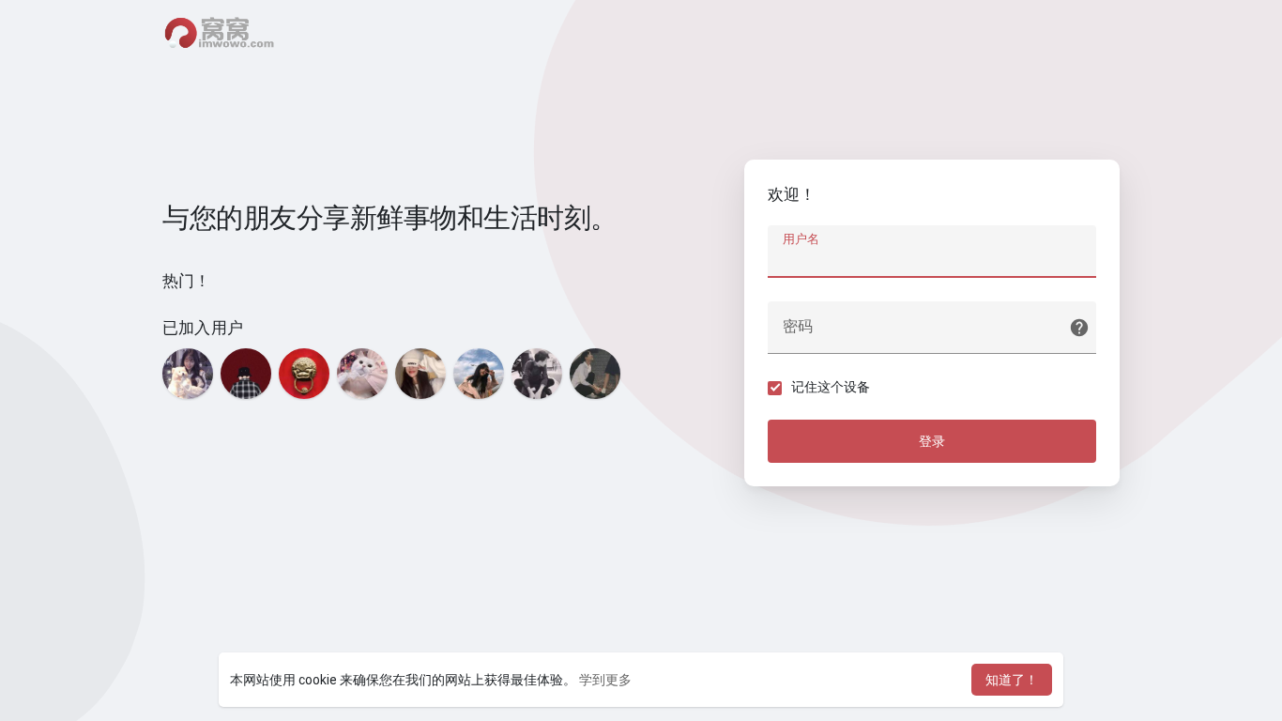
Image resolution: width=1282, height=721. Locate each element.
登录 (932, 441)
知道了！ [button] (1011, 679)
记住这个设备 (830, 386)
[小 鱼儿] (187, 373)
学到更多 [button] (605, 679)
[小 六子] (536, 373)
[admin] (304, 373)
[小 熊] (595, 373)
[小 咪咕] (420, 373)
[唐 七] (246, 373)
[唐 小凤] (478, 373)
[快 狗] (362, 373)
